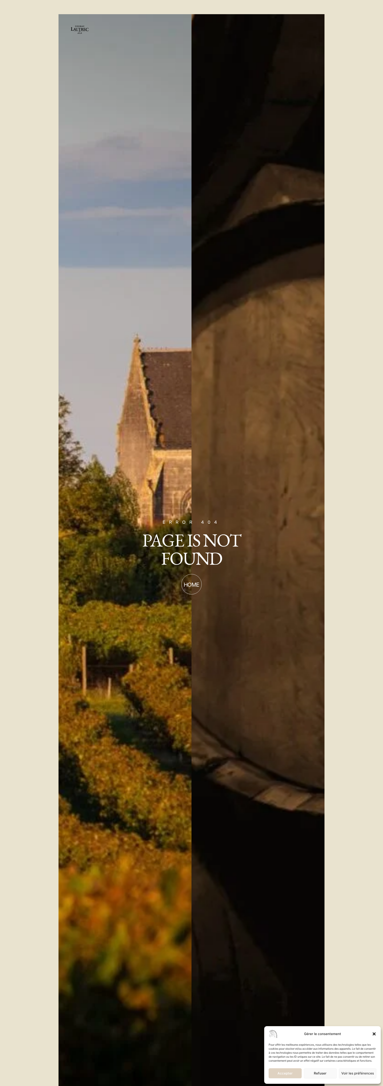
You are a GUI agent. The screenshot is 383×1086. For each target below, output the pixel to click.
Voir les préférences (357, 1073)
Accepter (285, 1073)
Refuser (320, 1073)
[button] (374, 1034)
